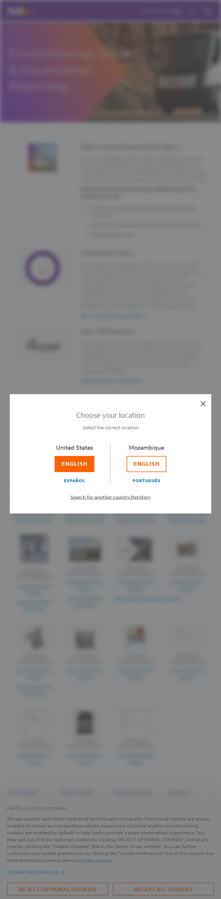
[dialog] (110, 449)
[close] (203, 403)
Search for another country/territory (111, 497)
